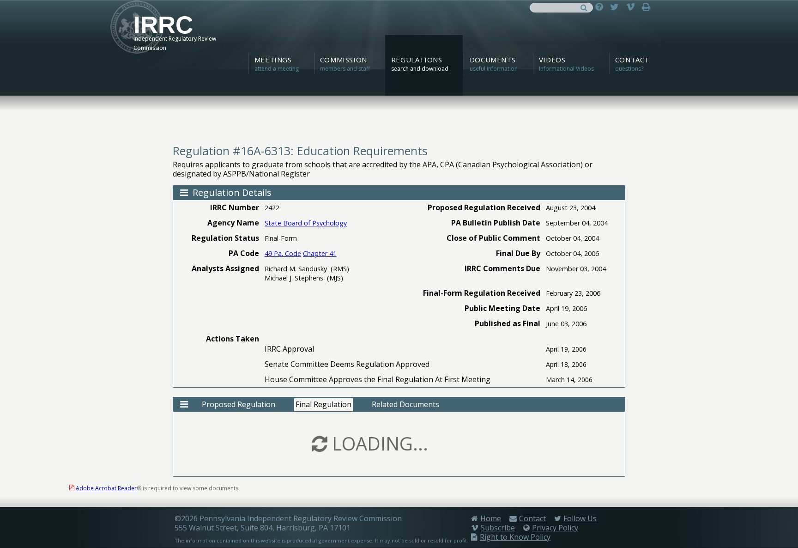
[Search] (583, 6)
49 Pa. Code (283, 253)
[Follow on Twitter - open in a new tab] (616, 6)
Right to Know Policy (515, 537)
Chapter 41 (320, 253)
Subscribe (498, 528)
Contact (532, 518)
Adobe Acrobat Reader (106, 488)
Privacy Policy (555, 528)
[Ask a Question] (601, 6)
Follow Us (580, 518)
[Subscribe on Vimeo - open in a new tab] (633, 6)
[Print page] (648, 6)
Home (490, 518)
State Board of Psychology (306, 223)
